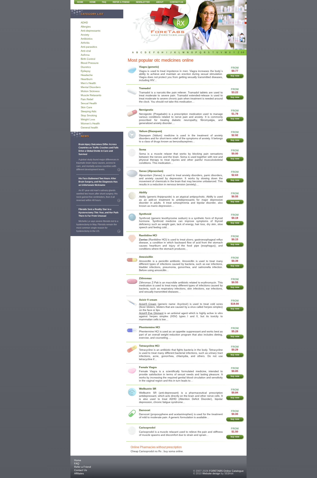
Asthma (85, 54)
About (159, 2)
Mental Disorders (91, 87)
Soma (142, 149)
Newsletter (143, 2)
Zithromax (145, 278)
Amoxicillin (146, 256)
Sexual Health (89, 103)
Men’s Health (88, 83)
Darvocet (144, 410)
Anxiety (85, 34)
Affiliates (79, 473)
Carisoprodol (147, 427)
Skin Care (86, 107)
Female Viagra (148, 367)
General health (89, 127)
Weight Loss (88, 119)
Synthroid (145, 213)
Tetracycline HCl (149, 345)
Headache (87, 75)
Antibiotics (86, 38)
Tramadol (145, 88)
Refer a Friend (121, 2)
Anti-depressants (90, 30)
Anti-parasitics (89, 46)
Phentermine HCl (149, 327)
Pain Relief (87, 99)
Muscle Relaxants (91, 95)
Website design (211, 473)
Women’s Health (90, 123)
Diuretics (86, 66)
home (80, 2)
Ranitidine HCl (148, 235)
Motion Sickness (90, 91)
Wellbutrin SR (147, 388)
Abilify (143, 192)
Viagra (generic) (149, 66)
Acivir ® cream (148, 299)
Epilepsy (85, 71)
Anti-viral (86, 50)
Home (93, 2)
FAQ (104, 2)
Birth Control (88, 58)
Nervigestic (146, 109)
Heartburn (86, 79)
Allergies (86, 26)
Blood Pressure (90, 62)
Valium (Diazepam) (150, 131)
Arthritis (85, 42)
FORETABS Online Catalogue (226, 470)
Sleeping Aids (88, 111)
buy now (235, 75)
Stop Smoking (89, 115)
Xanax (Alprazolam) (151, 170)
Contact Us (176, 2)
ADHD (84, 22)
